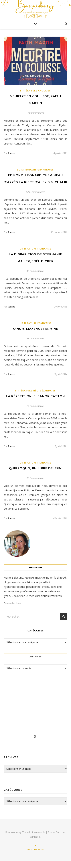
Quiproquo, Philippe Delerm (35, 468)
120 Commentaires (35, 192)
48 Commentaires (35, 271)
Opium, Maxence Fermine (35, 329)
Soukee (11, 153)
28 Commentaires (35, 338)
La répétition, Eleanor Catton (35, 396)
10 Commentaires (35, 478)
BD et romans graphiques (35, 169)
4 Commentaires (35, 113)
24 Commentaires (35, 406)
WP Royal (35, 836)
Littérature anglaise (35, 90)
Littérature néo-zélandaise (35, 390)
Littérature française (36, 248)
